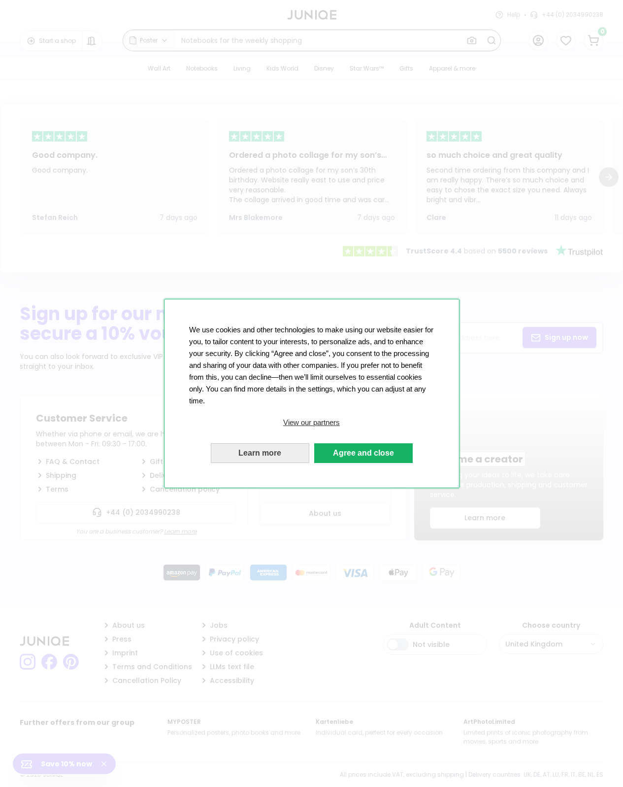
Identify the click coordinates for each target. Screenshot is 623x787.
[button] (311, 423)
